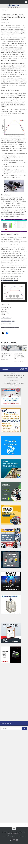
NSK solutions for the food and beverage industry (6, 355)
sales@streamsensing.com (7, 321)
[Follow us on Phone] (21, 369)
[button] (10, 296)
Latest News (4, 10)
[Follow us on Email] (23, 369)
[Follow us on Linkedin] (26, 369)
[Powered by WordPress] (8, 835)
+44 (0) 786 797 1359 (6, 318)
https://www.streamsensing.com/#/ (10, 327)
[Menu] (26, 2)
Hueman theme (21, 836)
